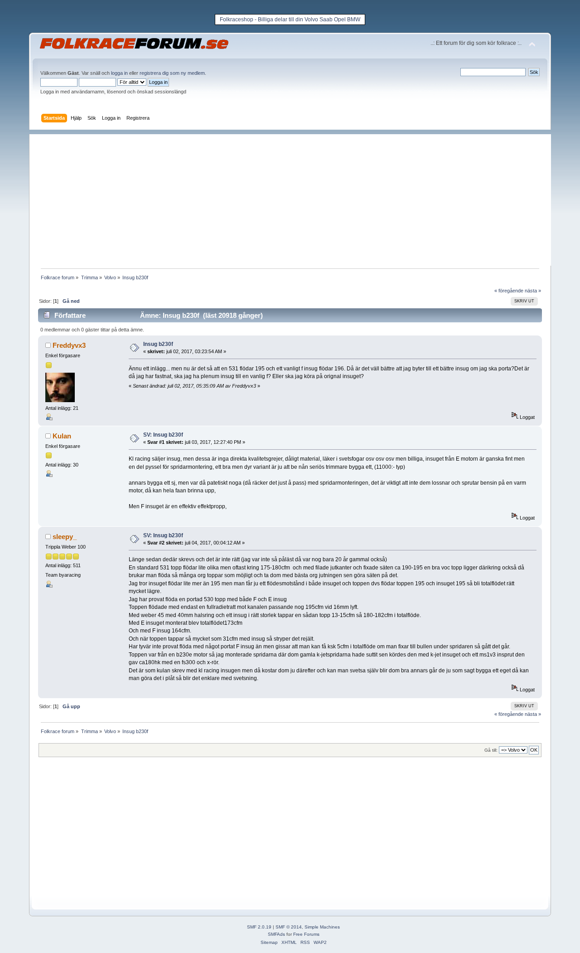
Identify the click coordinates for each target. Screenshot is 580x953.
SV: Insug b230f (163, 435)
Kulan (62, 436)
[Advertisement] (294, 197)
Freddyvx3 (69, 345)
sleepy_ (65, 536)
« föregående (508, 290)
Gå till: (491, 750)
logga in (119, 73)
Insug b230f (158, 344)
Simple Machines (322, 926)
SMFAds (276, 934)
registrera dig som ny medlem (172, 73)
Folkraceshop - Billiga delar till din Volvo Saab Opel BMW (290, 19)
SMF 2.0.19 (259, 926)
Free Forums (306, 934)
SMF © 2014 (289, 926)
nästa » (533, 290)
